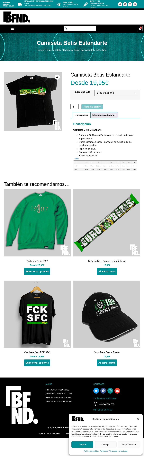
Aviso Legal (123, 451)
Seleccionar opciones (37, 271)
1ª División (49, 50)
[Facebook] (125, 4)
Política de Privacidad (108, 451)
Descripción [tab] (81, 115)
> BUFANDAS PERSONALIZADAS (59, 401)
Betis (58, 50)
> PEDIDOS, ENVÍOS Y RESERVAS (59, 394)
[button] (138, 419)
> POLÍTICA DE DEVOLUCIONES (58, 397)
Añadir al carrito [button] (106, 271)
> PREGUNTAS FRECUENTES (57, 390)
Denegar (106, 444)
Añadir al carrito (92, 107)
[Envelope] (135, 4)
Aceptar (82, 444)
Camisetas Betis (71, 50)
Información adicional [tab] (103, 115)
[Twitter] (120, 4)
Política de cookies (91, 451)
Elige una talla (82, 92)
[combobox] (80, 28)
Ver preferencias (128, 444)
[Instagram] (130, 4)
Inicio (40, 50)
